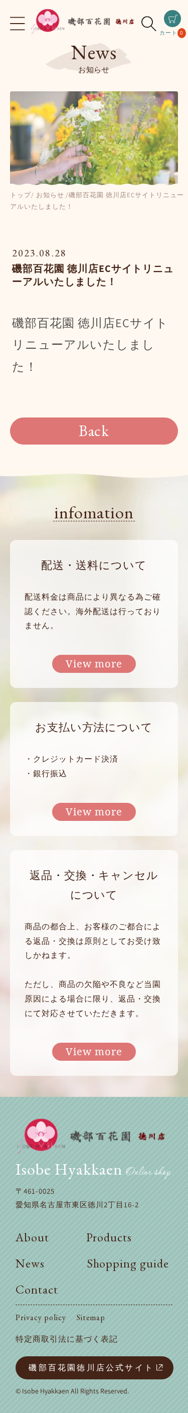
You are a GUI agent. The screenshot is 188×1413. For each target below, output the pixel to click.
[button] (17, 23)
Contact (37, 1289)
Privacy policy (41, 1317)
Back (94, 431)
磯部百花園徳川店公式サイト (91, 1367)
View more (94, 663)
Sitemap (91, 1317)
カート (171, 24)
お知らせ (50, 195)
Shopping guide (128, 1263)
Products (109, 1237)
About (32, 1237)
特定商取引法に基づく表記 (67, 1339)
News (30, 1263)
